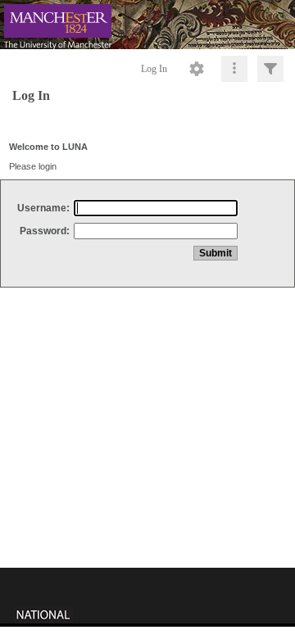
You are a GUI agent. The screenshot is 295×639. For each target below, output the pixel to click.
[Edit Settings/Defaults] (196, 68)
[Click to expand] (270, 69)
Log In (154, 69)
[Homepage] (147, 24)
